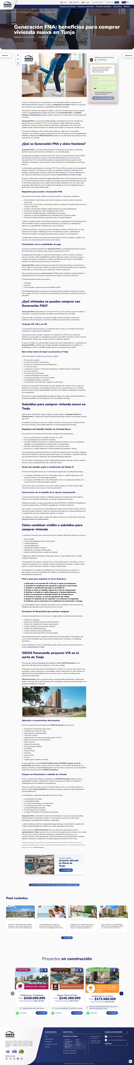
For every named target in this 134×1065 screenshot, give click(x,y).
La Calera (78, 1043)
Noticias (127, 6)
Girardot (67, 1040)
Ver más (67, 938)
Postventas (48, 1042)
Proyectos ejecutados (103, 6)
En (129, 2)
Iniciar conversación (105, 98)
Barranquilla (68, 1045)
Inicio (46, 1036)
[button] (121, 993)
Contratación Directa (51, 1044)
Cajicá (77, 1040)
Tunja (77, 1041)
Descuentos (117, 6)
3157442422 (102, 60)
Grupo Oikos (7, 5)
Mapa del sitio (49, 1039)
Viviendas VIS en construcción (95, 1037)
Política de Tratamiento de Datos (104, 93)
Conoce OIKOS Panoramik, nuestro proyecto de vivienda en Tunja (54, 885)
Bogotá (67, 1043)
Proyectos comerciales (86, 6)
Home (8, 12)
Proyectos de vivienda (68, 6)
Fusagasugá (68, 1041)
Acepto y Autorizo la (104, 93)
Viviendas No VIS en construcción (95, 1041)
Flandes (78, 1045)
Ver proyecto (42, 1013)
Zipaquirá (67, 1047)
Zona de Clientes (97, 2)
